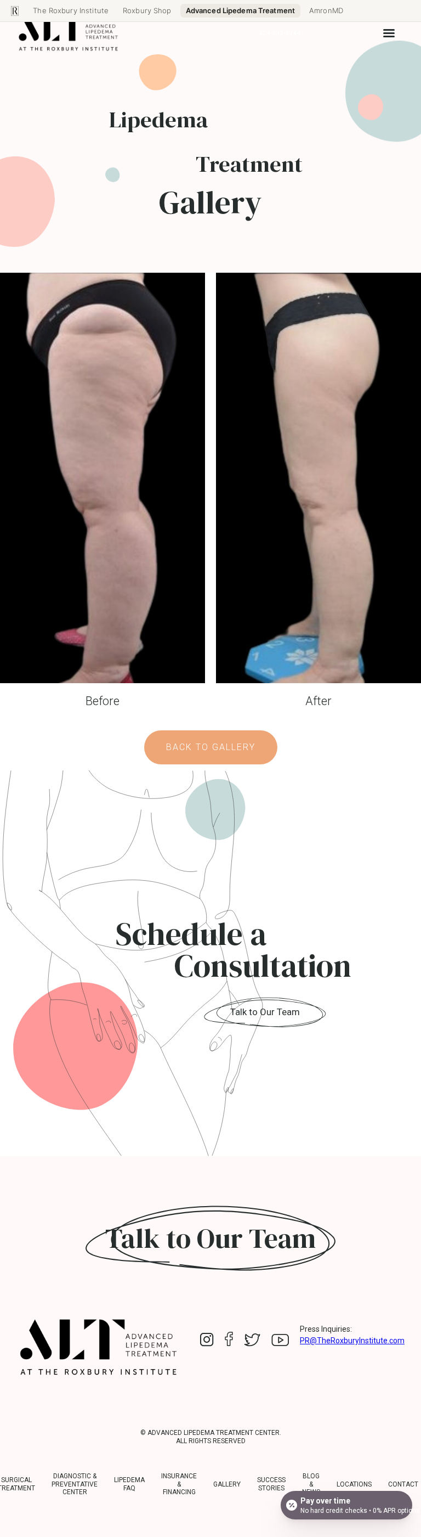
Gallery (227, 1484)
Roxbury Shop (147, 10)
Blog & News (311, 1484)
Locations (354, 1484)
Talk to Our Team (265, 1011)
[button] (389, 33)
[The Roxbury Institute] (15, 11)
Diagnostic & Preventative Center (75, 1484)
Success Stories (271, 1483)
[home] (68, 33)
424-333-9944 (279, 33)
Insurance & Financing (179, 1484)
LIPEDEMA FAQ (129, 1483)
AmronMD (326, 10)
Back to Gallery (210, 747)
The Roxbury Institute (71, 10)
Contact (403, 1484)
